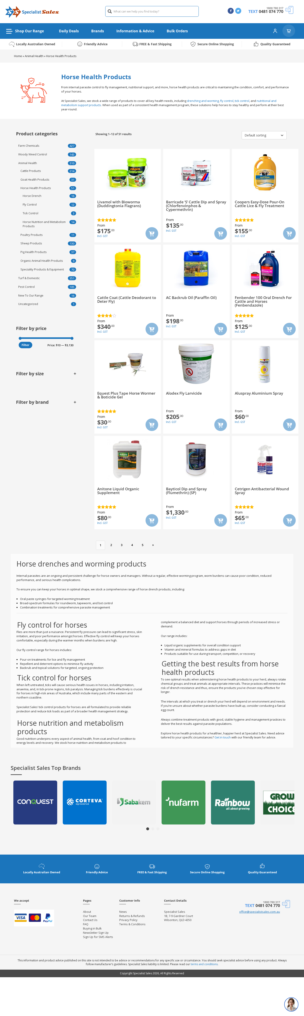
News (123, 912)
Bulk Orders (177, 31)
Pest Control (26, 287)
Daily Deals (69, 31)
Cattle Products (30, 171)
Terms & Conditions (132, 924)
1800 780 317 (274, 8)
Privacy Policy (128, 920)
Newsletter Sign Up (96, 933)
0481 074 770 (271, 11)
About (87, 912)
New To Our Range (30, 295)
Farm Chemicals (28, 146)
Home (18, 56)
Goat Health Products (34, 179)
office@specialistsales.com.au (259, 912)
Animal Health (34, 56)
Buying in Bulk (92, 928)
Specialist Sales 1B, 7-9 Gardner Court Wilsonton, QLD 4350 (178, 916)
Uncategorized (28, 304)
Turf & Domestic (29, 278)
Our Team (89, 916)
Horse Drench (32, 196)
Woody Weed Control (32, 154)
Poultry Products (31, 235)
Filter (25, 345)
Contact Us (90, 920)
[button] (147, 828)
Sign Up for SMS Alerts (98, 937)
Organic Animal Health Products (41, 261)
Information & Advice (135, 31)
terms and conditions (204, 964)
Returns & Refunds (132, 916)
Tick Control (30, 213)
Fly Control (30, 204)
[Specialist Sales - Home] (32, 11)
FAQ (85, 924)
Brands (97, 31)
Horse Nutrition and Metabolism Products (44, 224)
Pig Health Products (33, 252)
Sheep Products (31, 243)
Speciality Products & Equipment (42, 269)
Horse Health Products (35, 188)
